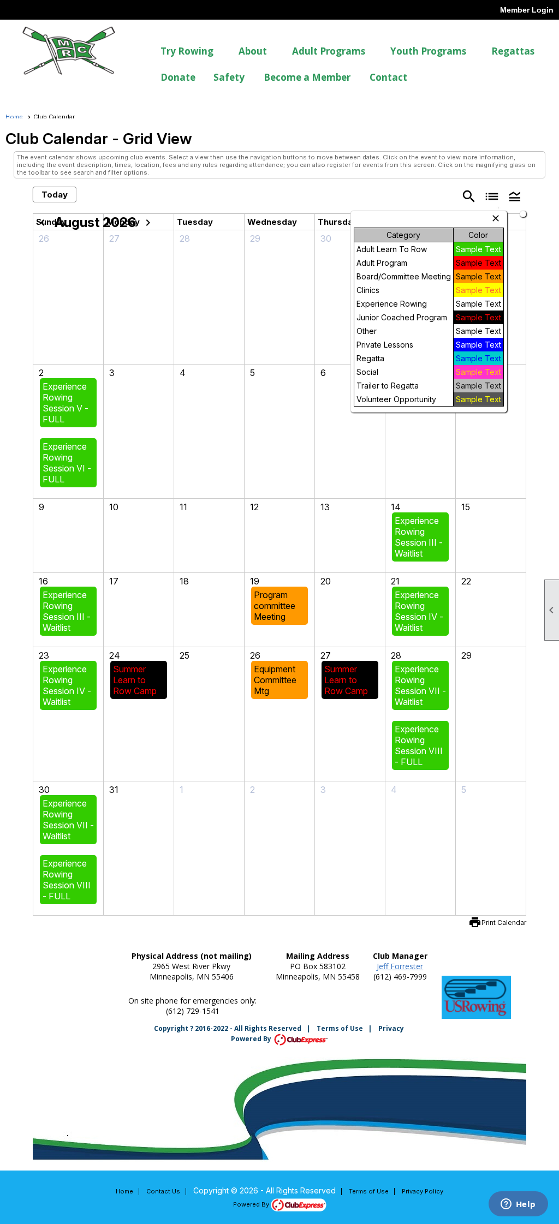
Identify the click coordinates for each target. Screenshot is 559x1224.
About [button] (253, 51)
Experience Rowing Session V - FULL (65, 403)
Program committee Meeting (274, 605)
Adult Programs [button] (328, 51)
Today (54, 194)
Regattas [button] (512, 51)
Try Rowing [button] (186, 51)
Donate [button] (177, 77)
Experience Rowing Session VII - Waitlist (420, 685)
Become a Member (307, 77)
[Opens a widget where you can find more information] (518, 1205)
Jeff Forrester (400, 966)
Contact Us (163, 1191)
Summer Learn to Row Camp (135, 680)
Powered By (252, 1038)
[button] (514, 196)
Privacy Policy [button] (422, 1191)
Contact (388, 77)
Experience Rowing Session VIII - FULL (419, 745)
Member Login (527, 9)
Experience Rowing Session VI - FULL (67, 463)
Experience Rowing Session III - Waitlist (419, 537)
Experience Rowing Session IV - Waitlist (419, 611)
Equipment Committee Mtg (275, 680)
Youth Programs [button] (428, 51)
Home (14, 117)
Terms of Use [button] (369, 1191)
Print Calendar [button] (503, 922)
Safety (229, 77)
